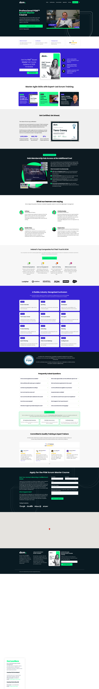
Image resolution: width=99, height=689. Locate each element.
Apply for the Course (31, 26)
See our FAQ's (26, 28)
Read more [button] (53, 460)
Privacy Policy (29, 571)
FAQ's (47, 2)
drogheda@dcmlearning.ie (14, 679)
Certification (52, 2)
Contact (69, 2)
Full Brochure (75, 2)
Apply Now (65, 2)
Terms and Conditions (22, 571)
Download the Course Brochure (49, 258)
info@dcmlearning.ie (13, 686)
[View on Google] (22, 451)
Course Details (58, 2)
